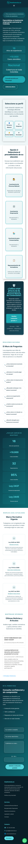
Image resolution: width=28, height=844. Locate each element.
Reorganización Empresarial (11, 808)
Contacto (6, 816)
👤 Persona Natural (9, 125)
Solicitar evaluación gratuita (15, 767)
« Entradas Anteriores (9, 676)
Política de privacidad (10, 795)
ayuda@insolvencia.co (11, 830)
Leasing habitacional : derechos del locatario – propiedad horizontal (12, 652)
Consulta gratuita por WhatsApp (11, 79)
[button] (24, 840)
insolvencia (9, 642)
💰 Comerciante (9, 134)
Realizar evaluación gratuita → (14, 318)
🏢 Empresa (19, 125)
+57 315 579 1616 (10, 827)
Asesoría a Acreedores (9, 811)
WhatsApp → (9, 838)
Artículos (21, 642)
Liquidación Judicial (9, 814)
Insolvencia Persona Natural (11, 805)
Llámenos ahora (10, 87)
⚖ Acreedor (19, 134)
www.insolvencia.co (11, 833)
